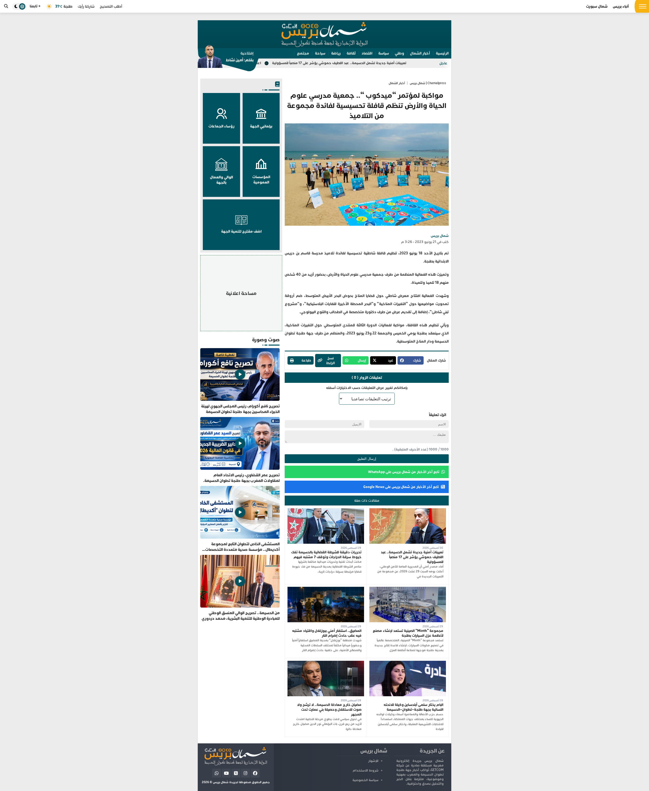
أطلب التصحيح (111, 6)
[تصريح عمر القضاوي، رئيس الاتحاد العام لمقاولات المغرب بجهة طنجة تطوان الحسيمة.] (240, 450)
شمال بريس (440, 235)
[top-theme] (19, 6)
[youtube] (226, 773)
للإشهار (373, 761)
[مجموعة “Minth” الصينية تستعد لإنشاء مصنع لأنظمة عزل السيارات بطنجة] (407, 589)
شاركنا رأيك (86, 6)
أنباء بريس (621, 6)
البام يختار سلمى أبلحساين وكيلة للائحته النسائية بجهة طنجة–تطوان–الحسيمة (413, 707)
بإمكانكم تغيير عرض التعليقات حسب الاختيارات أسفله (367, 387)
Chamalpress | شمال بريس (428, 83)
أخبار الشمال (397, 83)
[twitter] (235, 773)
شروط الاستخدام (365, 770)
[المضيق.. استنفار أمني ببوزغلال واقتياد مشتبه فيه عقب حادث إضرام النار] (325, 589)
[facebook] (255, 773)
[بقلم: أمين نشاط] (226, 58)
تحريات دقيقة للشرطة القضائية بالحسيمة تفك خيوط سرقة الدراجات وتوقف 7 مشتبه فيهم (326, 554)
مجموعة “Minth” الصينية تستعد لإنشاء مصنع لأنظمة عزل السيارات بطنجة (408, 633)
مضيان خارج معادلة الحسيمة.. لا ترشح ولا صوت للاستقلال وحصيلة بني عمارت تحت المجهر (329, 709)
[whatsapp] (216, 773)
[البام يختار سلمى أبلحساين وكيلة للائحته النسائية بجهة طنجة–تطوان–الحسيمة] (407, 663)
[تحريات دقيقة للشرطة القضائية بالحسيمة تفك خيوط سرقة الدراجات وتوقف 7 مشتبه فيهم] (325, 510)
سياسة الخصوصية (365, 780)
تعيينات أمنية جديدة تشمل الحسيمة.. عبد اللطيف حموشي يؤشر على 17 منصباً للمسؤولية (391, 63)
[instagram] (245, 773)
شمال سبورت (597, 6)
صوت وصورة (266, 339)
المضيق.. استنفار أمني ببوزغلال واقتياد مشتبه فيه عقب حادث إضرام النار (327, 633)
